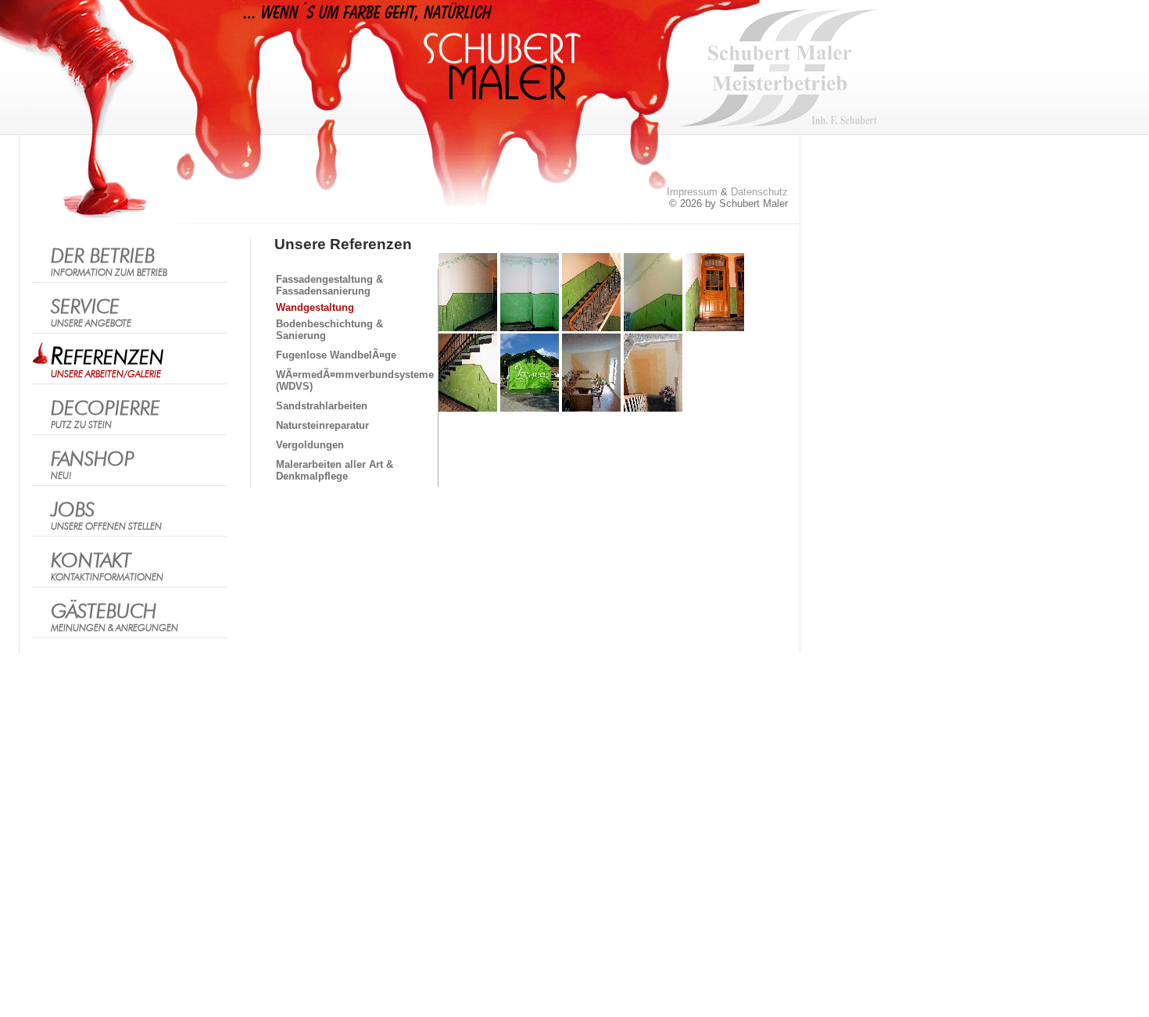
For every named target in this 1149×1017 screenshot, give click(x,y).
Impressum (692, 192)
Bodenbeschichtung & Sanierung (329, 329)
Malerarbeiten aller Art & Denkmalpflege (334, 470)
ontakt (107, 566)
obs (106, 516)
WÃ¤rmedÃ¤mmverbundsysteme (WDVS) (355, 380)
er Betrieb (109, 262)
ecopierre (105, 414)
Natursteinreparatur (322, 425)
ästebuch (114, 617)
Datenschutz (759, 192)
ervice (91, 313)
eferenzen (107, 362)
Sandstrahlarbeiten (321, 406)
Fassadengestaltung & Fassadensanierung (329, 285)
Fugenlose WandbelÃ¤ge (336, 355)
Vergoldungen (310, 445)
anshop (92, 465)
